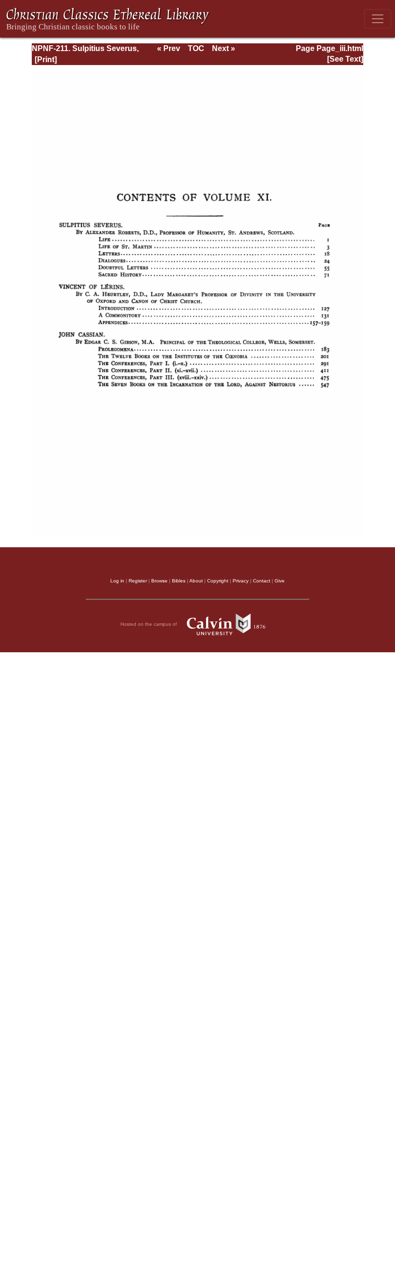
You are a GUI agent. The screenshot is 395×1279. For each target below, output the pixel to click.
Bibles (178, 580)
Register (138, 580)
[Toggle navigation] (377, 18)
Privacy (241, 580)
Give (280, 580)
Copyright (217, 580)
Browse (159, 580)
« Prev (168, 48)
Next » (223, 48)
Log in (117, 580)
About (196, 580)
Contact (261, 580)
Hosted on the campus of (149, 624)
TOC (196, 48)
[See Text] (345, 59)
